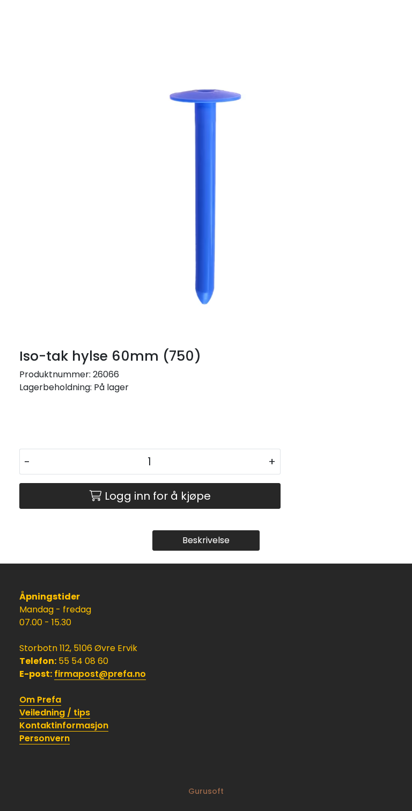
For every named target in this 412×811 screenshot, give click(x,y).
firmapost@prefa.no (100, 674)
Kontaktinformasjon (63, 725)
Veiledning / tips (54, 712)
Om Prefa (40, 699)
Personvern (44, 738)
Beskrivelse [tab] (206, 540)
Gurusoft (206, 791)
